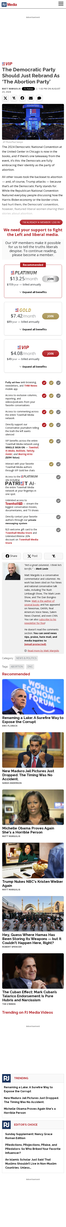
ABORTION (17, 666)
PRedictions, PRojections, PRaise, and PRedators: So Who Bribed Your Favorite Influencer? (33, 1148)
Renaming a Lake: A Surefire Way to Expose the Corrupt (32, 720)
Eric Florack (9, 726)
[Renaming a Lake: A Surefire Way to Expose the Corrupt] (33, 696)
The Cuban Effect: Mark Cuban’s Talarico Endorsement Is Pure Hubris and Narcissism (29, 996)
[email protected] (35, 644)
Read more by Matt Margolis (43, 650)
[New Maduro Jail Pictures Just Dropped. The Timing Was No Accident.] (33, 750)
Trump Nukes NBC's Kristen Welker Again (32, 883)
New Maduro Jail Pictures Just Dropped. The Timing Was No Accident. (28, 775)
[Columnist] (13, 571)
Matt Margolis (11, 88)
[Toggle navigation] (61, 4)
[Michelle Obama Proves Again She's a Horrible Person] (33, 807)
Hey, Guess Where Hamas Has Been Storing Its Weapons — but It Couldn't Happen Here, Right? (31, 939)
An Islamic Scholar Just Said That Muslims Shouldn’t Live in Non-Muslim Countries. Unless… (31, 1163)
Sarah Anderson (12, 783)
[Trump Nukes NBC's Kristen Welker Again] (33, 860)
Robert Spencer (11, 947)
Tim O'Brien (9, 1004)
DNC (30, 666)
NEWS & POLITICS (26, 658)
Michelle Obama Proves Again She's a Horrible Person (28, 830)
